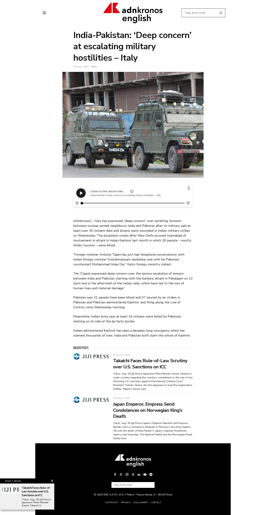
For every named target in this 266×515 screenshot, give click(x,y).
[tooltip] (115, 474)
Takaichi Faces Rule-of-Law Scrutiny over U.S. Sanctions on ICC (150, 364)
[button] (221, 13)
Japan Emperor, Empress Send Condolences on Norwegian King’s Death (147, 410)
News (94, 66)
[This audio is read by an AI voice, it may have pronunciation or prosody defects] (131, 191)
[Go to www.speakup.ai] (189, 188)
